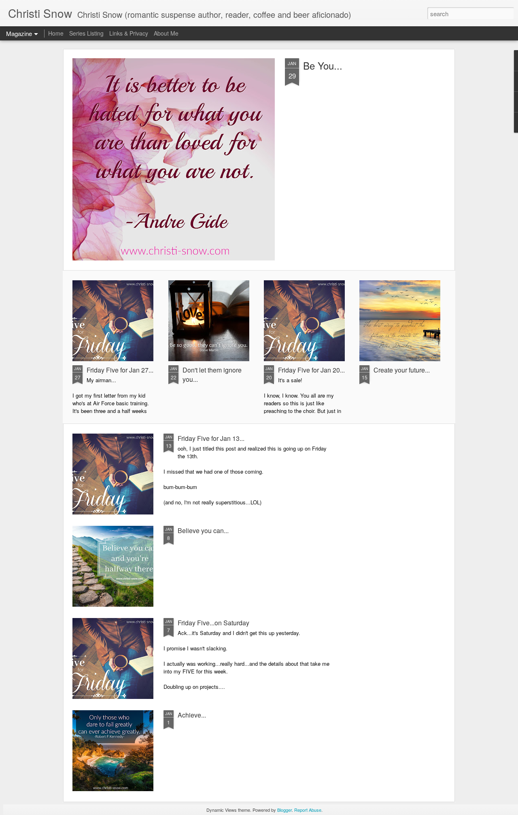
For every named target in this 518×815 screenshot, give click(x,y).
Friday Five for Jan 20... (311, 370)
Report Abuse (307, 810)
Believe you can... (203, 530)
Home (56, 33)
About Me (166, 33)
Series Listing (86, 33)
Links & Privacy (128, 33)
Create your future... (402, 370)
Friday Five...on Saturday (213, 622)
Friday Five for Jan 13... (211, 438)
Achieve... (192, 715)
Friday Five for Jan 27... (120, 370)
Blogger (284, 810)
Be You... (322, 65)
